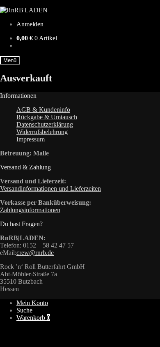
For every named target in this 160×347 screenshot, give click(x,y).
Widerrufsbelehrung (42, 131)
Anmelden (29, 24)
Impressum (30, 139)
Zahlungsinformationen (30, 209)
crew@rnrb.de (35, 252)
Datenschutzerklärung (44, 124)
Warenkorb (33, 317)
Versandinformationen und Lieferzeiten (50, 188)
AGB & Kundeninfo (43, 109)
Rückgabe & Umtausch (46, 116)
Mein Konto (32, 302)
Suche (24, 310)
